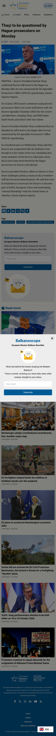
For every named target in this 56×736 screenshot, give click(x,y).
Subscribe (28, 392)
